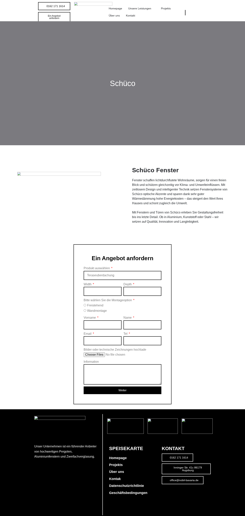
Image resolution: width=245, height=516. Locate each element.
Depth (127, 284)
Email (88, 333)
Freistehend (95, 305)
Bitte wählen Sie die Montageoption (108, 300)
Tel (125, 333)
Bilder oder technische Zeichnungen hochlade (115, 349)
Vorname (90, 317)
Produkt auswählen (97, 268)
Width (88, 284)
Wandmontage (97, 310)
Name (127, 317)
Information (91, 361)
